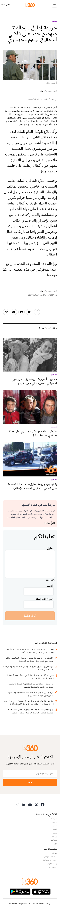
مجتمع (54, 21)
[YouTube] (30, 805)
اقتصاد (54, 822)
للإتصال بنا (53, 867)
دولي (55, 843)
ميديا (55, 833)
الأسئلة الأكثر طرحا (50, 857)
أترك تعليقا (30, 615)
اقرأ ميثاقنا (49, 523)
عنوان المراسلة (44, 598)
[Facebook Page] (42, 805)
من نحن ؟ (53, 853)
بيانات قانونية (52, 864)
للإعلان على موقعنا (49, 860)
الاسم (50, 585)
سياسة (54, 819)
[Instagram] (17, 805)
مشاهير (54, 840)
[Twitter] (36, 805)
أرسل (30, 782)
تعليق (50, 548)
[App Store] (41, 891)
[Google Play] (20, 891)
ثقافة (55, 829)
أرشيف (54, 871)
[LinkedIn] (24, 805)
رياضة (54, 836)
